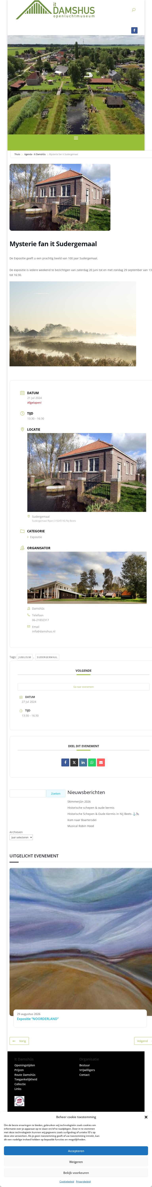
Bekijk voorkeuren (76, 1173)
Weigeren (76, 1162)
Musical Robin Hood (80, 826)
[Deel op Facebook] (65, 762)
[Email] (101, 762)
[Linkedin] (83, 762)
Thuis (17, 154)
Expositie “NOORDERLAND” (38, 1019)
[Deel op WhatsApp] (92, 762)
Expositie (36, 537)
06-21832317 (40, 620)
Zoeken (56, 793)
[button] (146, 1117)
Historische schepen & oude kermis (90, 808)
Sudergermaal (47, 657)
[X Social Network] (74, 762)
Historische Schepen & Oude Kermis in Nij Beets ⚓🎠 (103, 814)
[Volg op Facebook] (134, 30)
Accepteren (76, 1151)
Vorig (22, 1041)
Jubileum (25, 657)
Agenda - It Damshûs (35, 154)
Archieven (16, 832)
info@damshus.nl (43, 631)
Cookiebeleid (67, 1181)
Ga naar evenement (83, 686)
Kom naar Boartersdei (82, 820)
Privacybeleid (83, 1181)
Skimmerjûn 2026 (79, 801)
